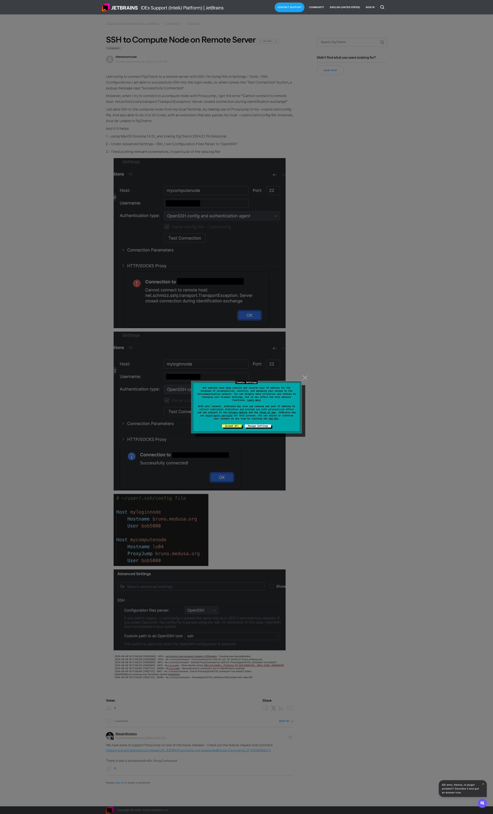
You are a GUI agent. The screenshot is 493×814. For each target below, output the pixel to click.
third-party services (218, 415)
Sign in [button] (370, 7)
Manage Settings (258, 426)
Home (120, 7)
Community (316, 7)
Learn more (254, 400)
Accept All (232, 426)
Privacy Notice (237, 412)
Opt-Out (273, 418)
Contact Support (290, 7)
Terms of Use (267, 412)
